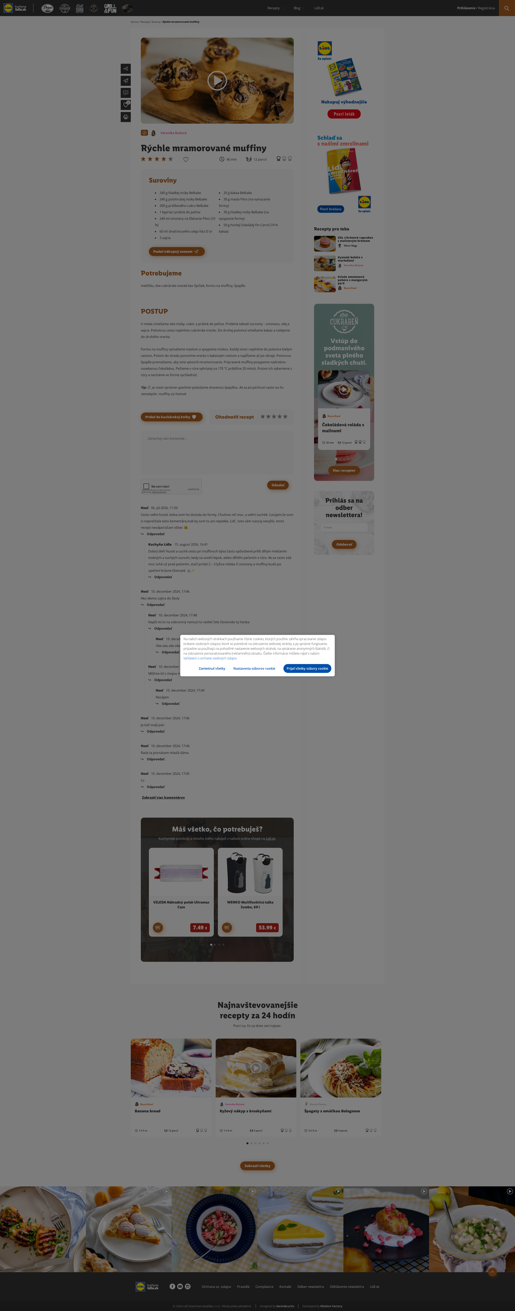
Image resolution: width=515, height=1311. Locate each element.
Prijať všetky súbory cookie (307, 668)
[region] (257, 655)
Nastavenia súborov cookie (254, 668)
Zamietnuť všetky (212, 668)
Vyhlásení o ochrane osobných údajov (210, 658)
